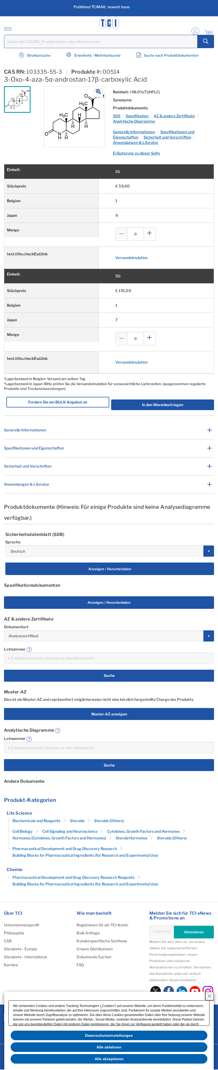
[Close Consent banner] (209, 996)
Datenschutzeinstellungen (109, 1035)
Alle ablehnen (109, 1047)
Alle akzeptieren (109, 1059)
